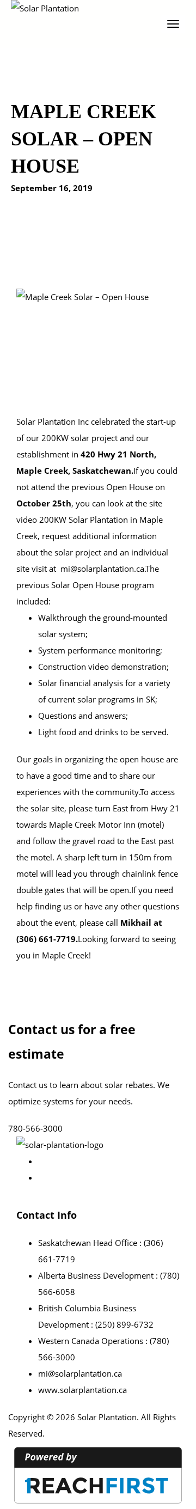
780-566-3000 (35, 1128)
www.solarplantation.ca (82, 1389)
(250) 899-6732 (124, 1324)
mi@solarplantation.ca (102, 568)
